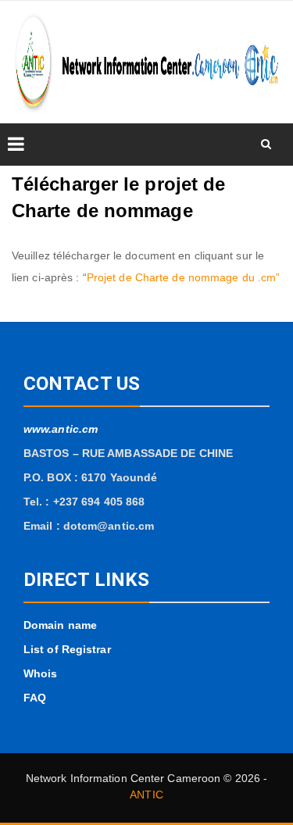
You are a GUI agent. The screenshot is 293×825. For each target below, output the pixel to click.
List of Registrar (67, 649)
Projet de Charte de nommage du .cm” (183, 277)
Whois (40, 673)
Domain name (60, 625)
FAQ (34, 697)
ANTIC (146, 794)
